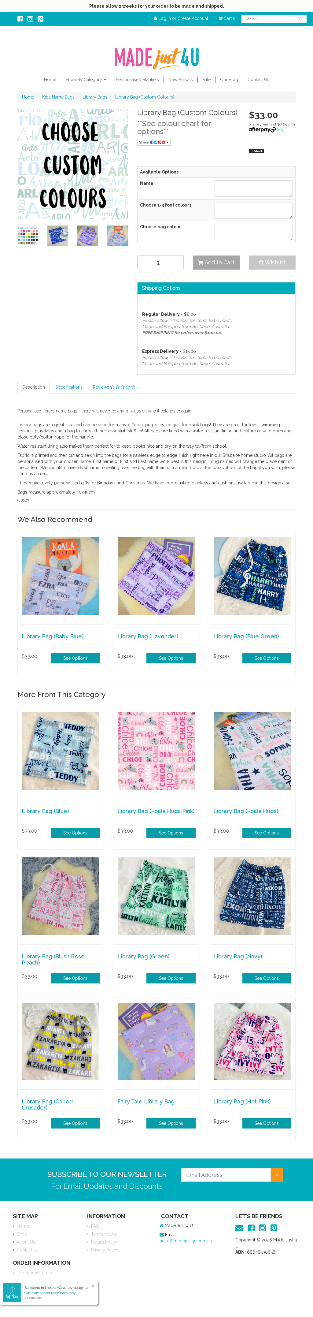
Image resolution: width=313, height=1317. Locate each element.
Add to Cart (218, 262)
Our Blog (229, 79)
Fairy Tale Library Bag (146, 1101)
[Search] (301, 19)
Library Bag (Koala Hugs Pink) (155, 811)
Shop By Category (84, 79)
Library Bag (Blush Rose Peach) (53, 959)
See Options (75, 658)
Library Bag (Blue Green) (246, 636)
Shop (21, 1234)
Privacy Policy (104, 1250)
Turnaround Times (34, 1272)
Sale (206, 79)
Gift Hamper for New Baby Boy (50, 1293)
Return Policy (103, 1242)
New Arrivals (180, 79)
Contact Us (258, 79)
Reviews (101, 387)
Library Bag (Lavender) (147, 636)
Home (50, 79)
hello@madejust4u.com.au (186, 1240)
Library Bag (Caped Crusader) (47, 1104)
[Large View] (27, 236)
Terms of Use (103, 1234)
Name (146, 183)
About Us (25, 1242)
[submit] (277, 1175)
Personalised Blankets (137, 79)
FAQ (94, 1226)
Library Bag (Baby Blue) (52, 636)
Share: (144, 142)
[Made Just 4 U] (156, 56)
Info (280, 129)
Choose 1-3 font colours (165, 205)
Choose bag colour (160, 226)
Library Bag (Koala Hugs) (245, 811)
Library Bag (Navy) (237, 956)
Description (33, 387)
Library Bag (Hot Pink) (242, 1101)
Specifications (69, 387)
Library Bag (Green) (143, 956)
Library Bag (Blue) (45, 811)
